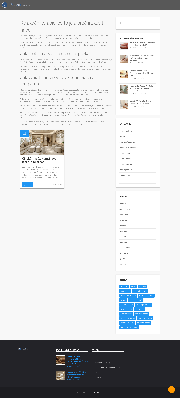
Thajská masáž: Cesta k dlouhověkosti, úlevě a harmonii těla (143, 73)
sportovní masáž (145, 318)
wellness (142, 286)
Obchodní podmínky (102, 363)
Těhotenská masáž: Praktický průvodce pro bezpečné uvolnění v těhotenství (141, 88)
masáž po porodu (143, 305)
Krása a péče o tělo (126, 170)
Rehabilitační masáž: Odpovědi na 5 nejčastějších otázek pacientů (142, 58)
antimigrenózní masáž (129, 327)
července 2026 (124, 209)
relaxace (124, 286)
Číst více (27, 185)
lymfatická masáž (146, 296)
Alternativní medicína (127, 142)
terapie (123, 300)
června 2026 (123, 215)
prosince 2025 (124, 248)
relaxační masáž (141, 314)
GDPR (97, 373)
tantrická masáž (127, 323)
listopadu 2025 (124, 253)
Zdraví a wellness (125, 131)
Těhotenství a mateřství (127, 148)
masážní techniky (139, 291)
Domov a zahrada (125, 181)
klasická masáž (127, 305)
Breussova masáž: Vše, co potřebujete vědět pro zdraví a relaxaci (77, 374)
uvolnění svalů (126, 309)
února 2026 (123, 237)
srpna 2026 (123, 204)
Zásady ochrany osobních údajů (107, 368)
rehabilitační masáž (128, 296)
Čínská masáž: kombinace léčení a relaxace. (39, 160)
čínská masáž (126, 314)
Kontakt (98, 378)
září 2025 (122, 264)
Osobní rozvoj (124, 175)
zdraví (133, 286)
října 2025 (122, 259)
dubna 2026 (123, 226)
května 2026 (123, 220)
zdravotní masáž (143, 323)
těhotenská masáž (128, 318)
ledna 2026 (123, 242)
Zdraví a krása (124, 153)
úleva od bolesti (136, 300)
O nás (97, 358)
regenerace (125, 291)
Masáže (122, 137)
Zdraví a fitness (125, 159)
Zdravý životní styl (125, 164)
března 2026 (123, 231)
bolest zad (139, 309)
